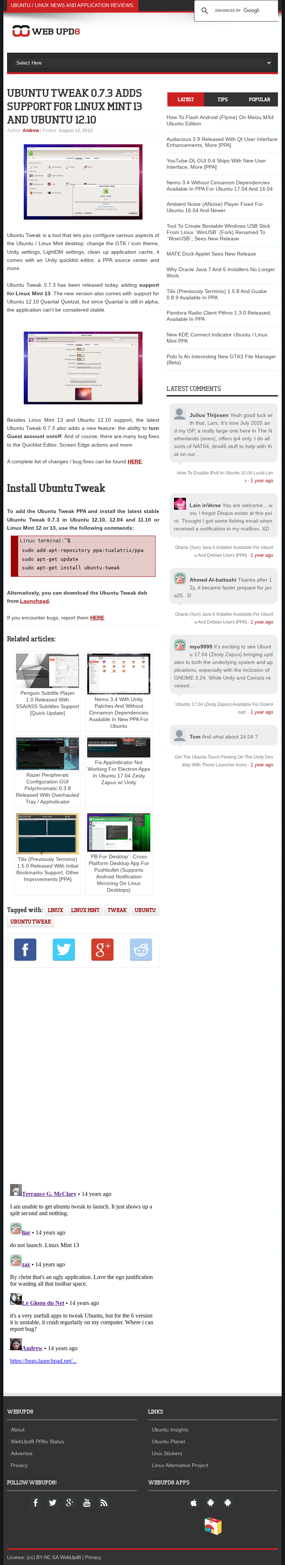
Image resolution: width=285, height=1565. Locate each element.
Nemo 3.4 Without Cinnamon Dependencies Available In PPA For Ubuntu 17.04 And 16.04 (220, 186)
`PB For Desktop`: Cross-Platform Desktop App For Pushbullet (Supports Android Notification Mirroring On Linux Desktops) (119, 873)
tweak (117, 910)
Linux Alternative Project (180, 1465)
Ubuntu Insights (170, 1430)
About (17, 1430)
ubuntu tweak (30, 921)
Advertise (22, 1453)
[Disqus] (83, 1074)
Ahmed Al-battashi (213, 580)
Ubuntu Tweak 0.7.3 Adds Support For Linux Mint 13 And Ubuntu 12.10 (74, 106)
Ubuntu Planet (168, 1441)
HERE (135, 461)
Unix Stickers (167, 1453)
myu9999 (201, 647)
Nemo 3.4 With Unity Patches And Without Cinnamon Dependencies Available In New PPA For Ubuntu (118, 712)
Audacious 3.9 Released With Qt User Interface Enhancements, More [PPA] (222, 142)
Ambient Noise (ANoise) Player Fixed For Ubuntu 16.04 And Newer (215, 207)
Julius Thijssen (209, 415)
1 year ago (261, 480)
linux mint (85, 910)
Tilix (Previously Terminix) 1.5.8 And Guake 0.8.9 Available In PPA (217, 294)
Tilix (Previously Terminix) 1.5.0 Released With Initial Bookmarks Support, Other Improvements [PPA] (47, 869)
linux (55, 910)
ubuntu (145, 910)
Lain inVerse (205, 505)
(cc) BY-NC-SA (43, 1557)
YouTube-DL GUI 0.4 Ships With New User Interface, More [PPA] (216, 164)
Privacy (19, 1465)
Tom (195, 737)
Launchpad (34, 601)
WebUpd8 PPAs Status (37, 1441)
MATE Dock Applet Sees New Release (211, 254)
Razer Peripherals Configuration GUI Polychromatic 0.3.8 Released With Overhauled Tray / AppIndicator (47, 788)
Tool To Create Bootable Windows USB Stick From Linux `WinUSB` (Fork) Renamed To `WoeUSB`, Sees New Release (218, 232)
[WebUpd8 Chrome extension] (213, 1533)
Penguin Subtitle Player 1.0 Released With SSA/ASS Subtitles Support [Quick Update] (47, 703)
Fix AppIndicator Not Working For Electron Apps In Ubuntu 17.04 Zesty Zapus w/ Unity (119, 772)
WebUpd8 (70, 1557)
